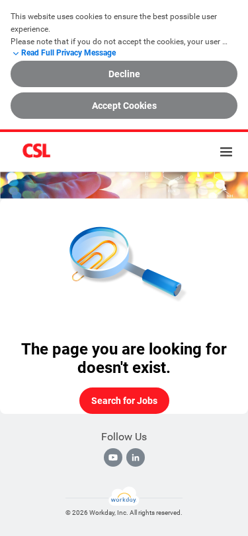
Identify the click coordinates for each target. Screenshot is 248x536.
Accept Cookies (124, 105)
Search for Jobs (124, 400)
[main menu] (226, 152)
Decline (124, 74)
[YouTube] (113, 457)
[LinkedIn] (135, 457)
